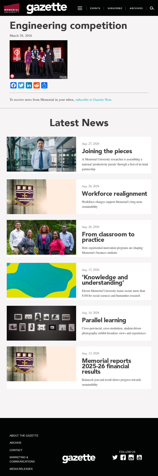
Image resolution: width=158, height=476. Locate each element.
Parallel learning (104, 320)
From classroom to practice (108, 237)
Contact (16, 450)
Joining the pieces (107, 151)
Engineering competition (68, 25)
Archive (15, 442)
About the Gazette (24, 435)
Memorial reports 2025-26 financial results (106, 366)
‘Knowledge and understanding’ (105, 279)
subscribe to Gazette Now (93, 99)
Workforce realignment (114, 193)
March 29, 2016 (21, 35)
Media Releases (21, 468)
